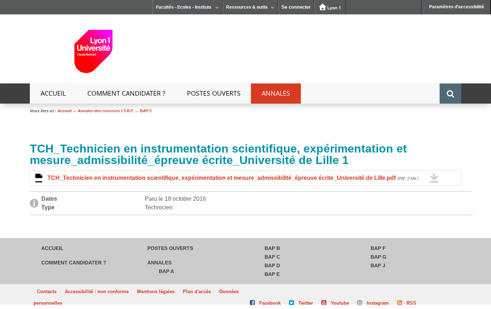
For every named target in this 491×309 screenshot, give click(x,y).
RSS (411, 303)
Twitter (305, 303)
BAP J (378, 265)
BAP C (272, 257)
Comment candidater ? (126, 93)
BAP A (166, 271)
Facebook (270, 303)
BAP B (272, 248)
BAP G (378, 257)
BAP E (272, 274)
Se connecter (296, 7)
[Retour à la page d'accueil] (93, 54)
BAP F (378, 248)
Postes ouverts (213, 93)
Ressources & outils (247, 7)
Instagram (378, 303)
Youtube (340, 303)
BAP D (272, 265)
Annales (276, 93)
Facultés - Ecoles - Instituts (184, 7)
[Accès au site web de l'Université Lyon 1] (330, 7)
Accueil (53, 93)
